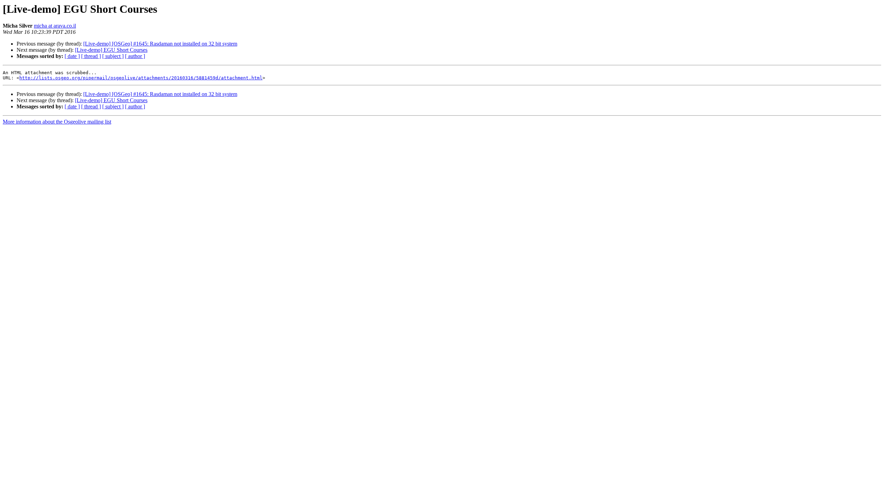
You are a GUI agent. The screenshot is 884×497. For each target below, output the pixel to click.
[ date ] (72, 56)
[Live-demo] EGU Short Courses (111, 50)
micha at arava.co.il (55, 26)
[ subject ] (113, 56)
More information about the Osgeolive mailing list (57, 122)
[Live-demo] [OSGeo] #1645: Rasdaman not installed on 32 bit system (160, 44)
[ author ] (135, 56)
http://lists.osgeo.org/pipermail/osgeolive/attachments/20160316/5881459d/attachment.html (140, 77)
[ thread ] (91, 56)
